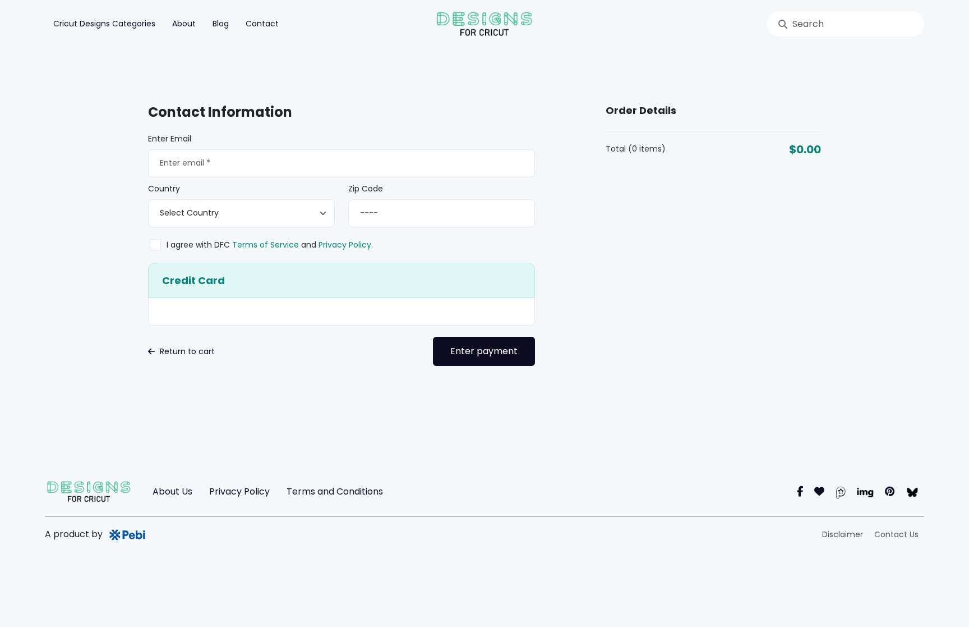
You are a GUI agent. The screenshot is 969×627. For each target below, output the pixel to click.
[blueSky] (912, 491)
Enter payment (484, 351)
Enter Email (169, 138)
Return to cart (186, 351)
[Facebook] (800, 491)
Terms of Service (265, 244)
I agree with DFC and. (270, 244)
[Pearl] (840, 491)
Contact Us (896, 534)
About (184, 23)
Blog (221, 23)
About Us (172, 491)
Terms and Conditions (335, 491)
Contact (262, 23)
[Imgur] (865, 491)
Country (164, 188)
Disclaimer (842, 534)
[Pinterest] (889, 491)
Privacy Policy (343, 244)
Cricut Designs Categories (104, 23)
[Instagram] (819, 491)
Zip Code (365, 188)
